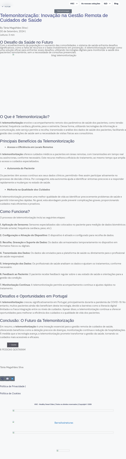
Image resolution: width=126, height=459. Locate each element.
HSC (72, 3)
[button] (63, 11)
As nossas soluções (90, 3)
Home (66, 3)
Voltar (7, 6)
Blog (116, 3)
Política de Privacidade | (13, 386)
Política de (10, 393)
